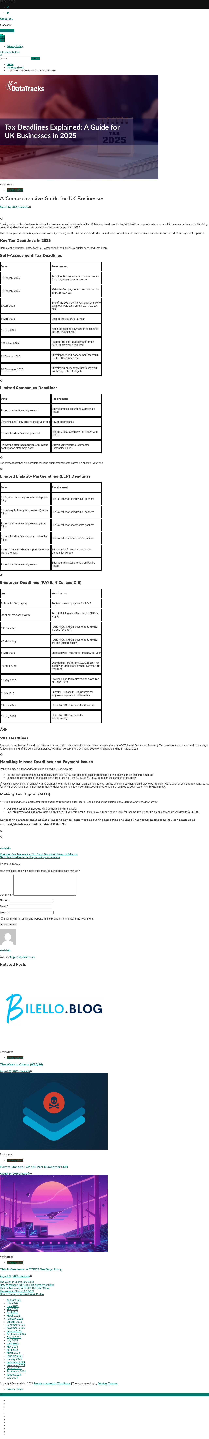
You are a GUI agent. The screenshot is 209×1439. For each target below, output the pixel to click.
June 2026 (13, 1306)
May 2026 (12, 1309)
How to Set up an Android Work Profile (22, 1294)
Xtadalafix (6, 19)
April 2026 (12, 1312)
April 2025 (12, 1349)
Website (5, 912)
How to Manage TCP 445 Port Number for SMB (34, 1167)
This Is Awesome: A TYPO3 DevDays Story (31, 1269)
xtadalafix (23, 207)
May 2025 (12, 1346)
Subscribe (8, 30)
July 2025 (12, 1340)
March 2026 (13, 1315)
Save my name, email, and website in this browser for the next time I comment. (48, 918)
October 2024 (14, 1368)
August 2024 (14, 1374)
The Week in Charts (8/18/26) (17, 1291)
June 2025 (13, 1343)
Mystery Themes (107, 1383)
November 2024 (16, 1365)
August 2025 (14, 1337)
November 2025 (16, 1328)
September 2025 (16, 1334)
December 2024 (16, 1362)
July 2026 (12, 1303)
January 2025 (14, 1359)
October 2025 (14, 1331)
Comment (6, 894)
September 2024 (16, 1371)
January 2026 (14, 1321)
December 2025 (16, 1324)
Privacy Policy (15, 46)
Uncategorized (15, 190)
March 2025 (13, 1352)
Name (4, 900)
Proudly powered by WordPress (52, 1383)
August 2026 (14, 1300)
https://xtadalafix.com (22, 957)
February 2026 (15, 1318)
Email (4, 906)
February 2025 (15, 1356)
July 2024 (12, 1377)
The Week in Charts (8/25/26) (21, 1064)
